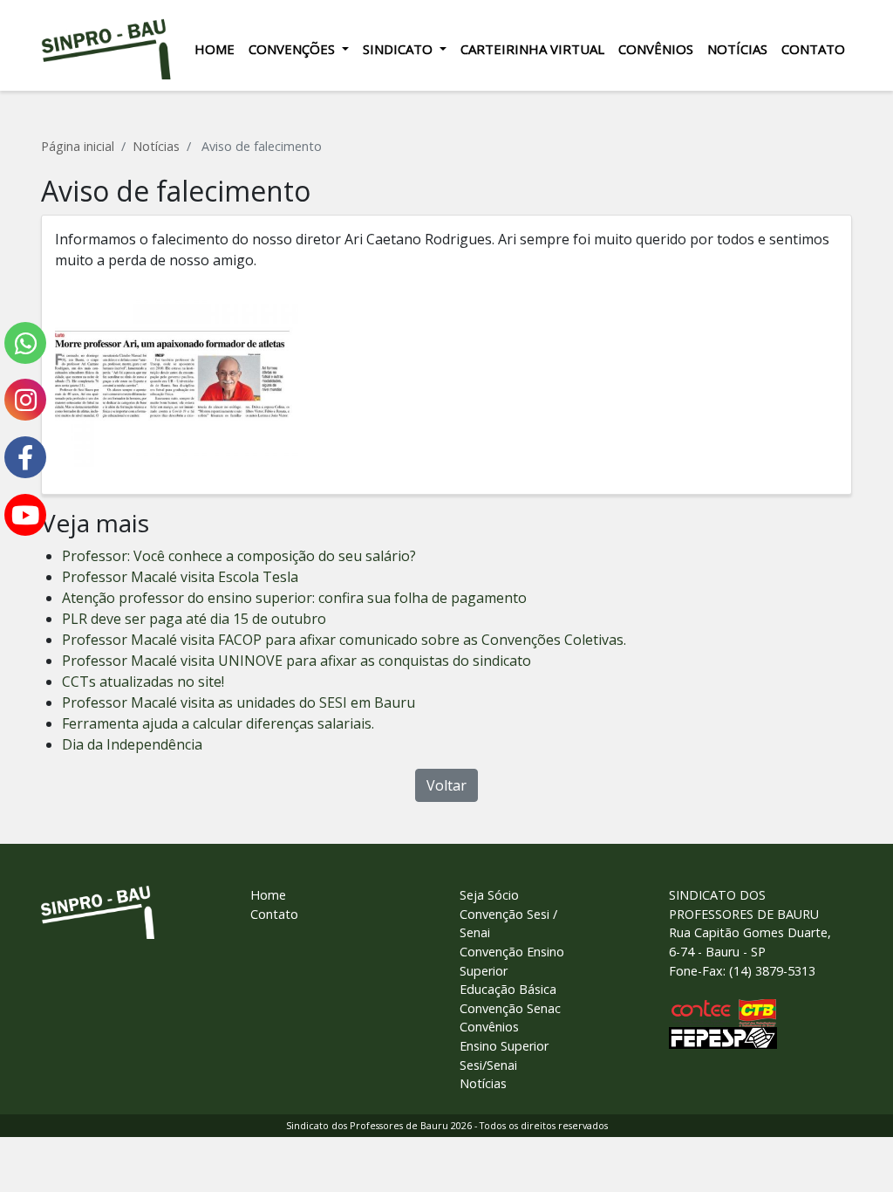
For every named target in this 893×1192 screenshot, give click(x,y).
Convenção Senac (510, 1008)
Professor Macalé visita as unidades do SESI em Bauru (238, 702)
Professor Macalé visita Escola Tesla (180, 576)
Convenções (293, 49)
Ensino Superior (504, 1046)
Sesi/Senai (488, 1065)
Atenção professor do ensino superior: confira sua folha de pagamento (294, 597)
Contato (813, 49)
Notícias (737, 49)
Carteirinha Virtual (532, 49)
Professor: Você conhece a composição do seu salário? (239, 555)
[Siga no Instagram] (25, 400)
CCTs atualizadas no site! (143, 681)
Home (214, 49)
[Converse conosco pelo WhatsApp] (25, 343)
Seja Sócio (489, 895)
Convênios (655, 49)
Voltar (446, 785)
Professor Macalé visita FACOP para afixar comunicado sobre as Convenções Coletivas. (344, 639)
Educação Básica (508, 989)
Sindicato (399, 49)
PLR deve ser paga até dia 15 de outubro (194, 618)
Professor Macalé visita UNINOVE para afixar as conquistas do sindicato (296, 660)
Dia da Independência (132, 744)
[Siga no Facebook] (25, 457)
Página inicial (77, 146)
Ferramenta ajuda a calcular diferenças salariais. (218, 723)
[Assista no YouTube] (25, 515)
